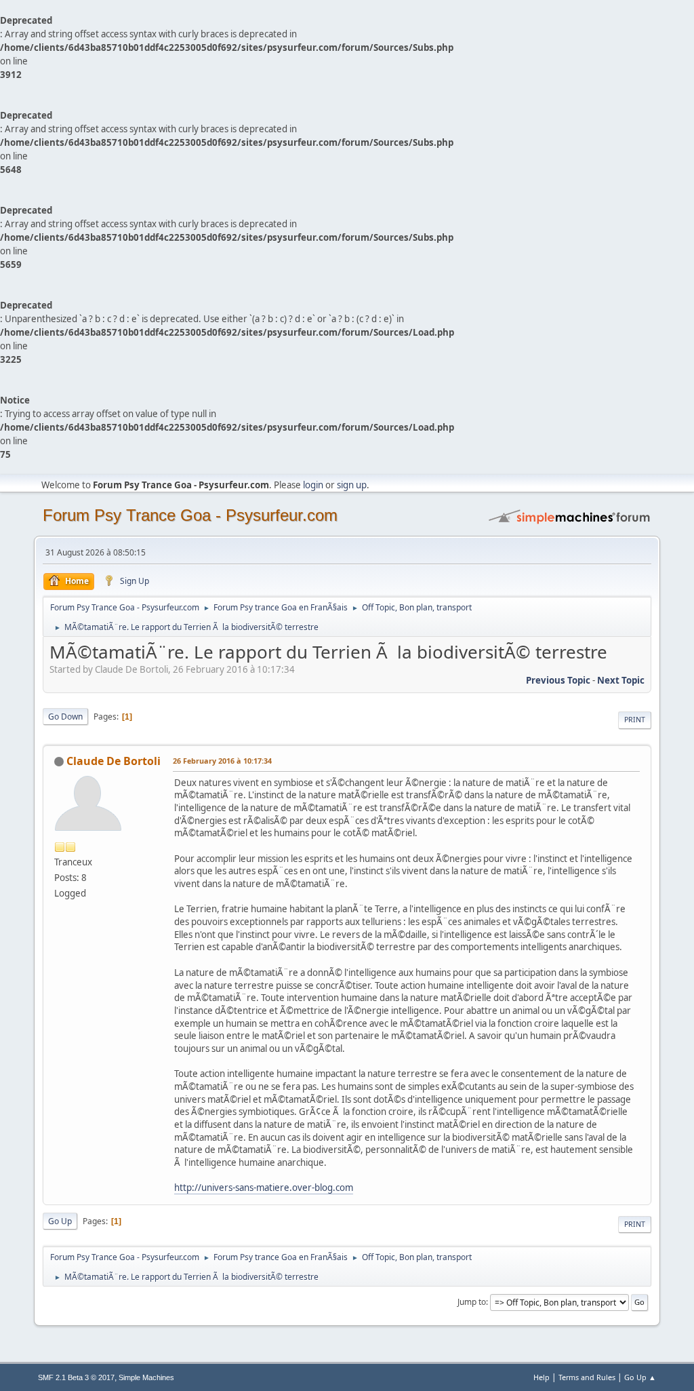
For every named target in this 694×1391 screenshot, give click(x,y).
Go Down (65, 716)
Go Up (60, 1221)
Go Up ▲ (640, 1377)
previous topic (558, 680)
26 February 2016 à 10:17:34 (222, 761)
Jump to (471, 1302)
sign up (352, 485)
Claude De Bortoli (113, 760)
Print (634, 719)
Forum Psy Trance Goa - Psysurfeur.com (190, 515)
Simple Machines (146, 1377)
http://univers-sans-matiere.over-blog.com (263, 1187)
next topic (621, 680)
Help (541, 1377)
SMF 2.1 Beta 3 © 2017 (76, 1377)
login (313, 485)
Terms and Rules (586, 1377)
